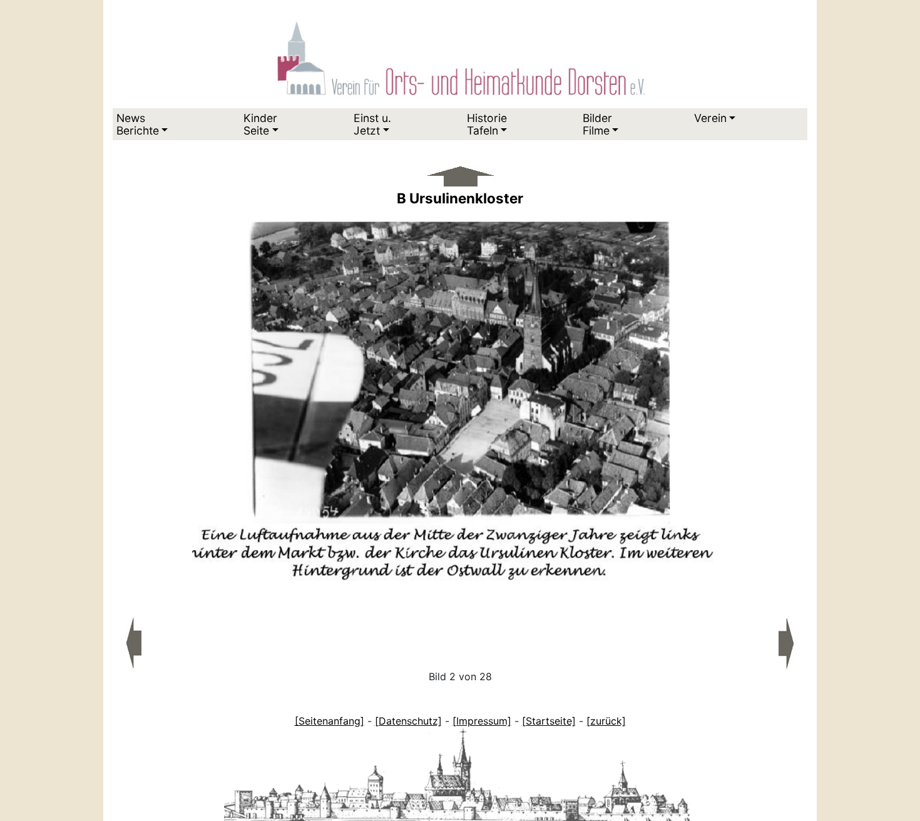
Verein (710, 118)
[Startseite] (549, 721)
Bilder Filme (597, 123)
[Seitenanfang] (329, 721)
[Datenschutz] (408, 721)
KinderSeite (260, 123)
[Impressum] (481, 721)
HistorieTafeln (487, 123)
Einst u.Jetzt (372, 123)
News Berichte (137, 123)
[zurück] (606, 721)
